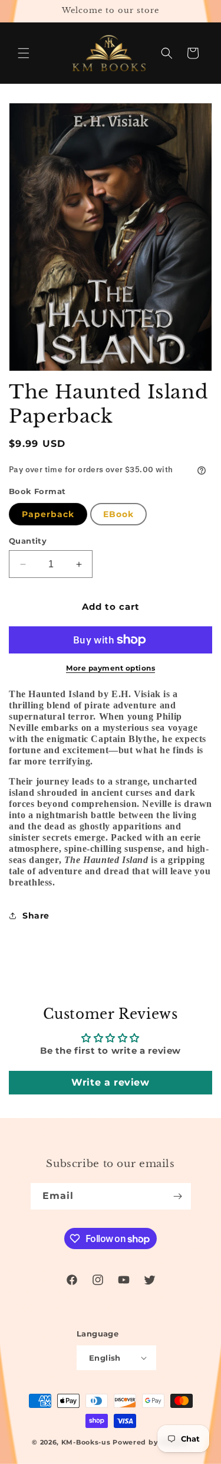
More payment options (110, 668)
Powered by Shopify (151, 1442)
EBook (118, 514)
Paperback (48, 514)
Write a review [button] (110, 1082)
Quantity (28, 540)
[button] (24, 53)
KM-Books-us (86, 1442)
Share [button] (36, 915)
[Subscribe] (178, 1196)
